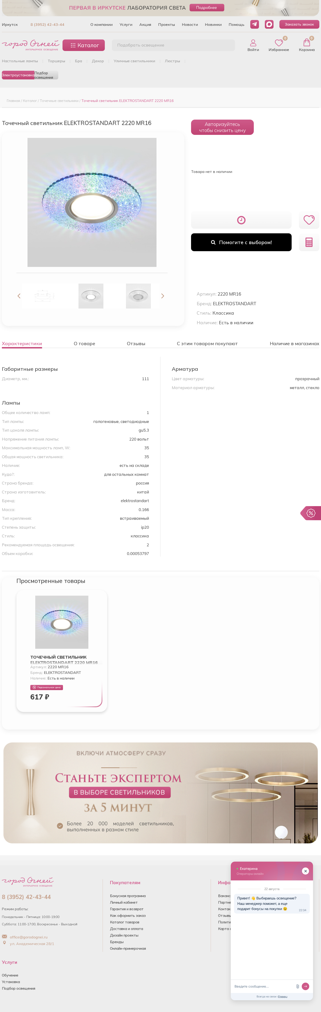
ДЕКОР (98, 61)
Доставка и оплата (126, 928)
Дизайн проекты (124, 935)
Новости (190, 24)
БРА (78, 61)
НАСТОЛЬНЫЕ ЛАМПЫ (20, 61)
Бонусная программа (128, 896)
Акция (145, 24)
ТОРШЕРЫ (56, 61)
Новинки (213, 24)
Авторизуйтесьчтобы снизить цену (222, 127)
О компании (101, 24)
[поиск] (226, 45)
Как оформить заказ (128, 915)
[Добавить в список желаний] (309, 220)
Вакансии (226, 896)
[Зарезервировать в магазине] (241, 220)
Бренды (117, 942)
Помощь (236, 24)
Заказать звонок (299, 24)
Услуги (126, 24)
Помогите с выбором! (245, 242)
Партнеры (227, 902)
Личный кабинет (124, 902)
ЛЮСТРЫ (172, 61)
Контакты (226, 909)
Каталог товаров (124, 922)
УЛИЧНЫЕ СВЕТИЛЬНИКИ (134, 61)
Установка (11, 982)
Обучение (10, 975)
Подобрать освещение (140, 45)
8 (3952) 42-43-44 (47, 24)
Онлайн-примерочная (128, 948)
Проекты (166, 24)
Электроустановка (18, 75)
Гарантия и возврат (127, 909)
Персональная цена (49, 687)
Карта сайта (229, 928)
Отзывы (225, 915)
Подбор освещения (43, 75)
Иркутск (10, 24)
